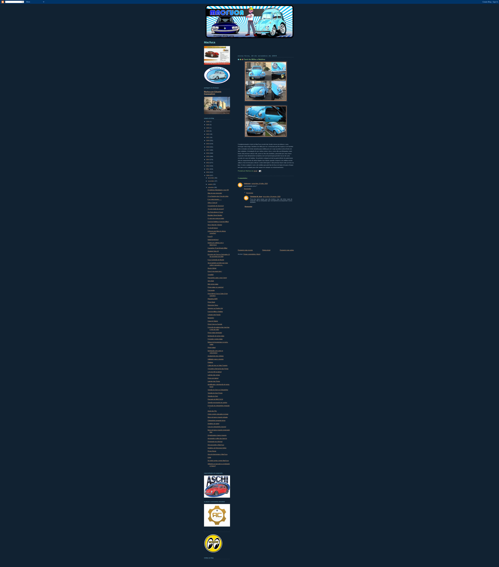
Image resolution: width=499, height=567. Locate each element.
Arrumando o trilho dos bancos (217, 438)
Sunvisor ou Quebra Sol (215, 308)
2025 (208, 124)
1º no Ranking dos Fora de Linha (218, 196)
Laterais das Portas (214, 381)
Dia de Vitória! (212, 268)
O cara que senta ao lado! (216, 218)
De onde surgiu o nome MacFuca (218, 460)
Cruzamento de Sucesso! (216, 206)
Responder (247, 188)
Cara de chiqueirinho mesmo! (217, 426)
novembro (211, 181)
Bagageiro (211, 318)
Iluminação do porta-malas (216, 336)
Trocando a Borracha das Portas (218, 368)
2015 (208, 156)
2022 (208, 134)
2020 (208, 140)
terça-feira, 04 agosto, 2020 (271, 196)
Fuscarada (211, 290)
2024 (208, 128)
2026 (208, 121)
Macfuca (209, 42)
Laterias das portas (214, 375)
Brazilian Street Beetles (215, 215)
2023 (208, 131)
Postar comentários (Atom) (251, 254)
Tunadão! (211, 274)
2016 (208, 153)
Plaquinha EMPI (213, 299)
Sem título (211, 281)
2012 (208, 166)
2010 (208, 172)
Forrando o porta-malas (215, 339)
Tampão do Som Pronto (215, 393)
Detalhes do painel (213, 423)
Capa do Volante (213, 321)
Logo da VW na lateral (214, 372)
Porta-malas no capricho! (216, 287)
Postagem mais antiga (287, 250)
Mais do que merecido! (215, 193)
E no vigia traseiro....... (215, 199)
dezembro (211, 178)
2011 (208, 169)
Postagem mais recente (245, 250)
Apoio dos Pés (212, 411)
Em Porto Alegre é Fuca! (215, 212)
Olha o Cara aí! (212, 202)
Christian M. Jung (256, 196)
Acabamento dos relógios (216, 356)
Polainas (210, 362)
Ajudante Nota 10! (213, 251)
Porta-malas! (212, 347)
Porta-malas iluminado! (215, 332)
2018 (208, 147)
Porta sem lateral (213, 378)
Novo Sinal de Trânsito (215, 225)
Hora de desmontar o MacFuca (217, 454)
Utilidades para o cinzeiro (216, 359)
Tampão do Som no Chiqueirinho (218, 390)
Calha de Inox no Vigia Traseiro (217, 365)
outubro (210, 184)
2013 (208, 162)
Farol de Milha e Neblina (254, 59)
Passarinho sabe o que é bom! (217, 277)
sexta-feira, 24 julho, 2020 (259, 183)
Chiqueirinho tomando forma (216, 420)
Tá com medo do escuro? (216, 209)
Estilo (209, 457)
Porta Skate (211, 302)
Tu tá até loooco (213, 228)
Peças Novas (212, 451)
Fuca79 (210, 236)
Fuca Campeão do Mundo (216, 260)
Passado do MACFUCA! (215, 399)
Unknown (247, 183)
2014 (208, 159)
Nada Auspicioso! (213, 239)
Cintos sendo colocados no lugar (218, 414)
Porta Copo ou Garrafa (215, 324)
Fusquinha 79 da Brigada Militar (217, 248)
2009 (208, 175)
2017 (208, 150)
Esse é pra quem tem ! (215, 271)
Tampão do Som (213, 396)
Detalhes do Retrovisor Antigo (217, 448)
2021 (208, 137)
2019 (208, 143)
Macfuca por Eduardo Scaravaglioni (212, 93)
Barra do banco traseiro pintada (218, 417)
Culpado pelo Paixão (214, 314)
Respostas (249, 193)
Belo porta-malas (213, 284)
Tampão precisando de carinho (217, 402)
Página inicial (266, 250)
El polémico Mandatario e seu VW (218, 190)
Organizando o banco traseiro (217, 435)
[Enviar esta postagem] (260, 171)
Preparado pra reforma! (215, 441)
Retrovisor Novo (213, 305)
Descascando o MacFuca (216, 445)
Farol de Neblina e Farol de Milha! (218, 221)
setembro (211, 187)
